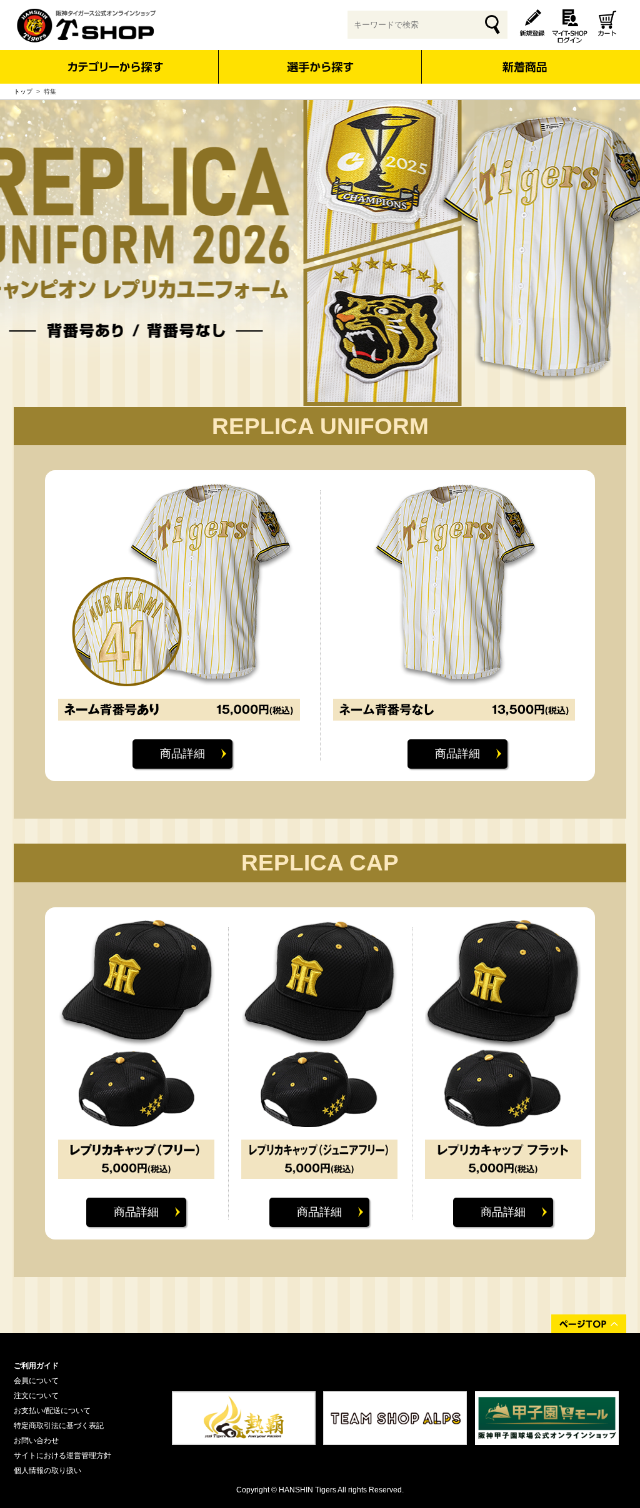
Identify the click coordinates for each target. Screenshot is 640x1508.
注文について (36, 1395)
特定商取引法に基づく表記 (59, 1425)
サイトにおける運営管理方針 (62, 1455)
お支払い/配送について (52, 1410)
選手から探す (320, 67)
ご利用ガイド (36, 1365)
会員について (36, 1380)
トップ (23, 91)
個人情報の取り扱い (47, 1470)
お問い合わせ (36, 1440)
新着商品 (524, 58)
